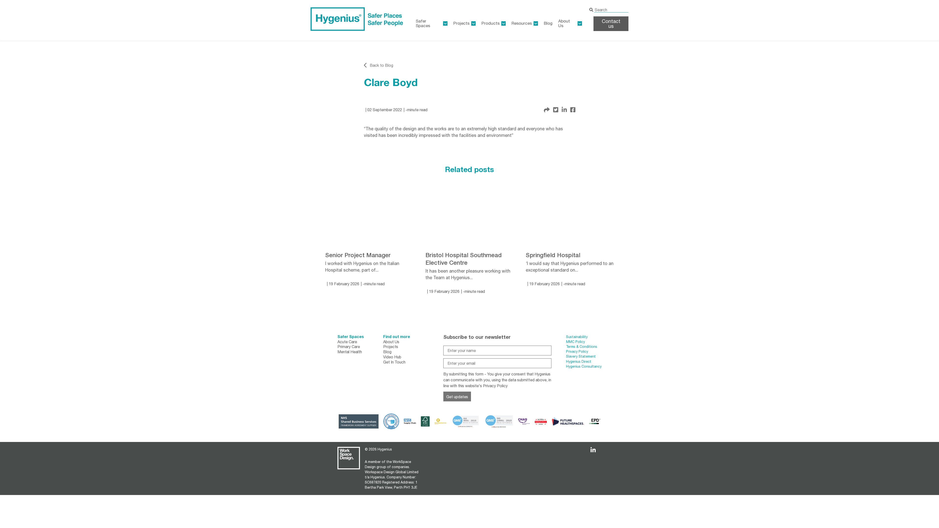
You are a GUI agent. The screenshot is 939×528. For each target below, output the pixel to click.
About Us (564, 23)
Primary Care (348, 346)
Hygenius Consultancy (584, 366)
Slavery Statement (581, 356)
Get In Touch (394, 362)
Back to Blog (381, 65)
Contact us (611, 23)
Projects (461, 23)
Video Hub (392, 357)
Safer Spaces (350, 336)
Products (490, 23)
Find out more (396, 336)
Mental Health (349, 352)
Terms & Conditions (581, 347)
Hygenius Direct (578, 361)
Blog (548, 23)
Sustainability (577, 337)
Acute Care (347, 342)
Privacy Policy (495, 386)
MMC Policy (576, 342)
